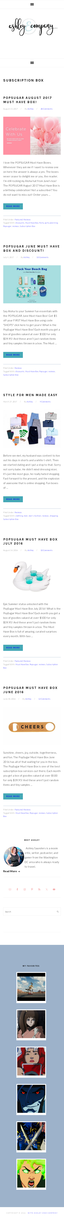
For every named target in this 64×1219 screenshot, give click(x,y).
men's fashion (35, 516)
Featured (19, 219)
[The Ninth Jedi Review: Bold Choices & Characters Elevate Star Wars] (31, 1037)
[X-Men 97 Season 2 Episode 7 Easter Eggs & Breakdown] (31, 1149)
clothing (19, 516)
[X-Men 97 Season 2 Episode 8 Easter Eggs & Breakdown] (31, 1111)
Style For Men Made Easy (30, 395)
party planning (51, 223)
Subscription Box (27, 226)
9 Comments (45, 402)
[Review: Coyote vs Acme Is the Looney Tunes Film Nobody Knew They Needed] (31, 999)
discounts (20, 223)
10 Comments (43, 257)
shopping (54, 516)
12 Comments (44, 699)
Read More (13, 206)
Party (41, 223)
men (26, 516)
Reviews (27, 219)
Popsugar (7, 226)
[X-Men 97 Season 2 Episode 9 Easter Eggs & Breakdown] (31, 1074)
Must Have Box (32, 223)
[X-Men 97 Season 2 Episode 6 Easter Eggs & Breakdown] (31, 1186)
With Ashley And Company (32, 32)
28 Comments (47, 109)
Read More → (11, 871)
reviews (15, 226)
